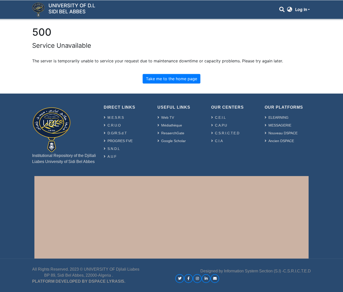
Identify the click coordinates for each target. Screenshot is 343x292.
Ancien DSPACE (281, 141)
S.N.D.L (113, 149)
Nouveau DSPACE (283, 133)
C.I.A (219, 141)
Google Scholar (173, 141)
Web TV (167, 117)
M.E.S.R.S (115, 117)
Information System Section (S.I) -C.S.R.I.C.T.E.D (267, 271)
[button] (289, 10)
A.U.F (112, 156)
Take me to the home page (171, 78)
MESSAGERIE (279, 125)
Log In (301, 9)
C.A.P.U (221, 125)
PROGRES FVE (120, 141)
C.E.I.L (220, 117)
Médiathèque (171, 125)
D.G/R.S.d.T (117, 133)
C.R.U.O (114, 125)
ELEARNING (278, 117)
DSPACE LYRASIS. (107, 281)
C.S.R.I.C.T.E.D (227, 133)
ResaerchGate (172, 133)
